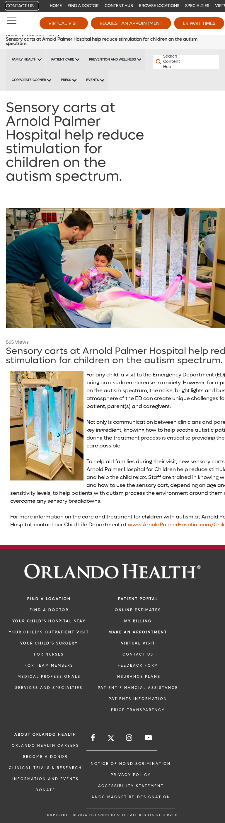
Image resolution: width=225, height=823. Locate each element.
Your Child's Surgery (49, 643)
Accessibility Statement (131, 786)
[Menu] (12, 23)
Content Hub (119, 5)
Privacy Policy (131, 774)
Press (66, 80)
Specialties (197, 5)
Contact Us (20, 6)
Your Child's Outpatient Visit (49, 632)
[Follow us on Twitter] (111, 739)
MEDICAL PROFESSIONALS (49, 676)
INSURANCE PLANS (138, 676)
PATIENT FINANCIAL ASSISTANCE (138, 687)
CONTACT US (138, 654)
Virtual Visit (63, 23)
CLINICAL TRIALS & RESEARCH (45, 767)
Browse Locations (159, 5)
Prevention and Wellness (112, 59)
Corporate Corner (29, 80)
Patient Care (62, 59)
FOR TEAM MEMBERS (49, 665)
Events (92, 80)
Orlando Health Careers (45, 745)
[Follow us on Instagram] (129, 738)
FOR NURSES (49, 654)
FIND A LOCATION (49, 598)
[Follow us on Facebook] (93, 738)
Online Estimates (138, 610)
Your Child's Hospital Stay (49, 621)
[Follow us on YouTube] (149, 738)
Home (56, 5)
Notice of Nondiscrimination (131, 763)
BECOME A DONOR (45, 756)
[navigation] (112, 6)
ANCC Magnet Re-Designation (131, 797)
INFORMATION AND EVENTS (45, 779)
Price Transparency (138, 710)
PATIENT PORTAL (138, 598)
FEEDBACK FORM (138, 665)
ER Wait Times (199, 23)
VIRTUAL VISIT (138, 643)
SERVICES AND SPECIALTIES (49, 687)
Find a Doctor (83, 5)
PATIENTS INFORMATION (138, 698)
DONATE (45, 790)
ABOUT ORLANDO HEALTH (45, 734)
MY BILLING (138, 621)
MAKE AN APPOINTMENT (138, 632)
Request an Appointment (131, 23)
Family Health (24, 59)
